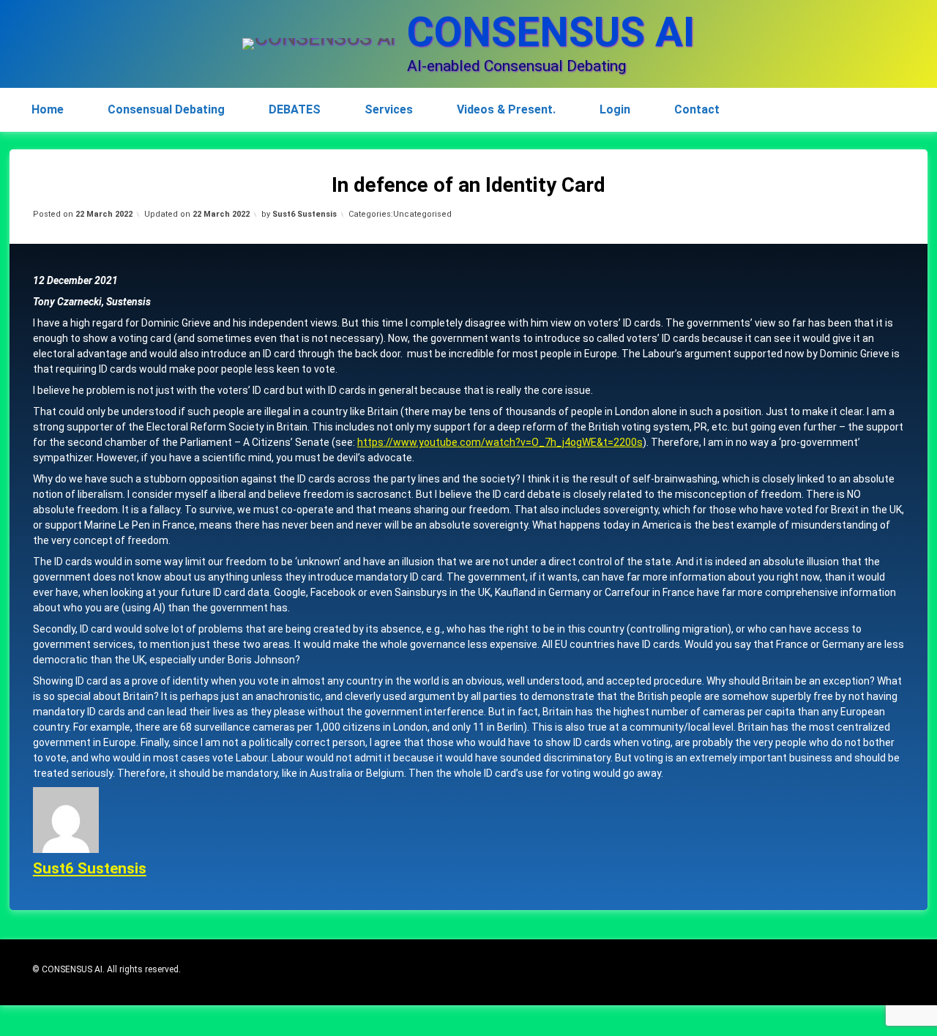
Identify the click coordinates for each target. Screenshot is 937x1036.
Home (47, 109)
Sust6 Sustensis (304, 214)
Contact (697, 109)
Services (389, 109)
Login (615, 109)
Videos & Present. (506, 109)
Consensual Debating (166, 109)
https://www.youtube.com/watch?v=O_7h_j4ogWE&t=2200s (500, 442)
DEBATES (295, 109)
